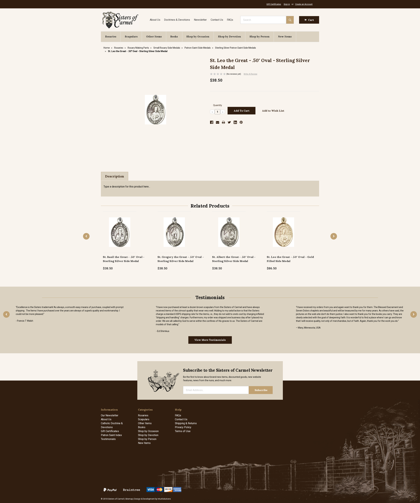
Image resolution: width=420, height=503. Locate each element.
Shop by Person (260, 36)
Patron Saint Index (111, 435)
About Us (155, 19)
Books (174, 36)
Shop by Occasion (197, 36)
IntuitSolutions (164, 499)
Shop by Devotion (229, 36)
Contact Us (217, 19)
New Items (285, 36)
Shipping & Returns (186, 423)
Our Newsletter (109, 415)
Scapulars (131, 36)
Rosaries (110, 36)
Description (114, 176)
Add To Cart (119, 235)
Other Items (154, 36)
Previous (86, 236)
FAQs (230, 19)
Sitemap (129, 499)
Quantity (217, 105)
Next (333, 236)
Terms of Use (182, 431)
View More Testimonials (210, 339)
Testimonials (108, 439)
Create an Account (304, 4)
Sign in (287, 4)
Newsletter (200, 19)
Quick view (120, 228)
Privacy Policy (183, 427)
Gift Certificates (273, 4)
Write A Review (250, 74)
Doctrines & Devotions (177, 19)
